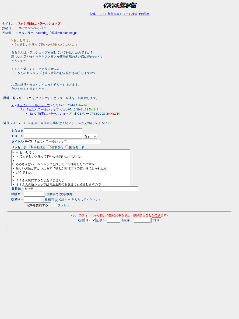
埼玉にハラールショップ (33, 105)
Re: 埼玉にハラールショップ (40, 109)
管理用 (144, 14)
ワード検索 (129, 14)
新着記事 (114, 14)
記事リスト (97, 14)
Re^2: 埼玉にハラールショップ (50, 113)
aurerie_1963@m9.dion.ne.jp (56, 33)
